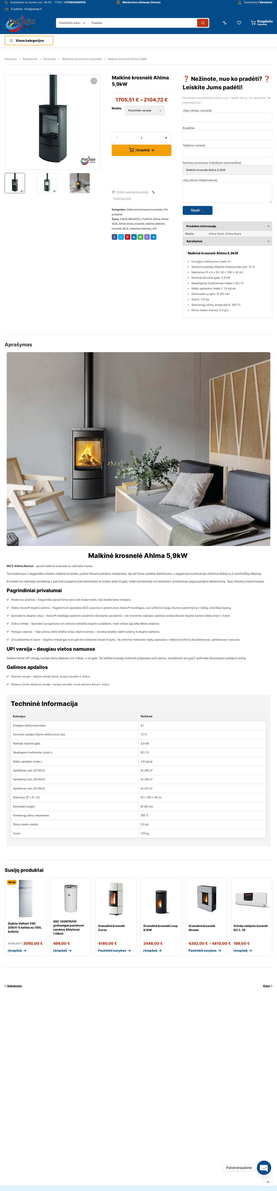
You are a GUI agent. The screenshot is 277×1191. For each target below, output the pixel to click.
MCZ (125, 228)
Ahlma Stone (126, 223)
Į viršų (268, 1182)
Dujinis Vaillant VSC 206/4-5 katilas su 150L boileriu (25, 927)
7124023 (147, 219)
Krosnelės (49, 59)
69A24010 (134, 219)
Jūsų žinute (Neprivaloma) (200, 180)
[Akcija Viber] (147, 237)
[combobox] (72, 23)
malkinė (149, 223)
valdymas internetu (140, 228)
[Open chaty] (264, 1168)
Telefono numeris (194, 145)
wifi (154, 228)
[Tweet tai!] (121, 237)
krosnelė (139, 223)
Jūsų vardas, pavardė (197, 110)
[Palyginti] (153, 192)
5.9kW (123, 219)
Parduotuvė (30, 59)
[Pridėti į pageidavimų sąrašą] (113, 192)
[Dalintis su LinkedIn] (134, 237)
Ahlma (156, 219)
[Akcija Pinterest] (127, 237)
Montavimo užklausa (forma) (141, 2)
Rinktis (116, 108)
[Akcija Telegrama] (153, 237)
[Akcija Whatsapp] (140, 237)
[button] (94, 81)
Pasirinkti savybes (112, 950)
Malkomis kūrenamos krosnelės (82, 59)
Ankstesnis (14, 985)
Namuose (11, 59)
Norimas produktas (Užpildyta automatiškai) (212, 162)
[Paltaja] (21, 23)
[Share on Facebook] (114, 237)
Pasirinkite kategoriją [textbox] (71, 23)
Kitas (266, 985)
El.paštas (189, 128)
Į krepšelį (142, 150)
